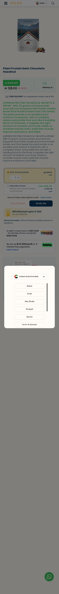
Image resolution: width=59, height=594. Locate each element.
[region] (29, 305)
